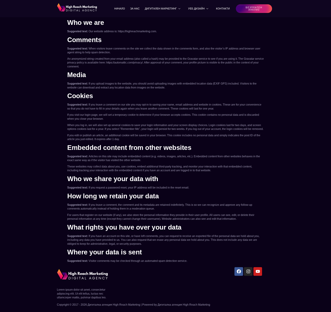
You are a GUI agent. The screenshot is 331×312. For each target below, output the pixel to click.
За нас (135, 8)
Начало (119, 8)
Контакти (223, 8)
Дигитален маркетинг (161, 8)
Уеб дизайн (196, 8)
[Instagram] (248, 271)
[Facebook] (238, 271)
